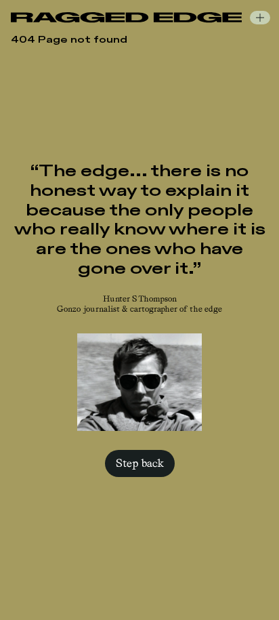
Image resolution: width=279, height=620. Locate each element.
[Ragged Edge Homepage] (126, 17)
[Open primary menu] (260, 17)
